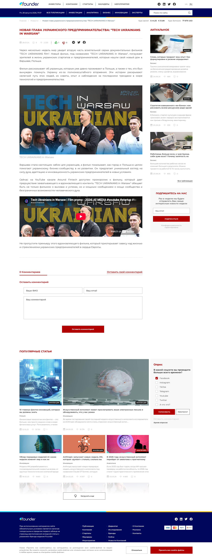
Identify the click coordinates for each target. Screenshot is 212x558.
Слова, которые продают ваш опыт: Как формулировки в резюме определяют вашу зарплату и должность (170, 59)
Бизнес (107, 13)
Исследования (115, 530)
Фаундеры (103, 4)
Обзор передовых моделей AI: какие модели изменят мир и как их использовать (37, 459)
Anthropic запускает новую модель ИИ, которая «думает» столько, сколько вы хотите (83, 459)
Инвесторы (55, 4)
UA (186, 4)
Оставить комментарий (83, 329)
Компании (71, 4)
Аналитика (93, 13)
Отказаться (137, 550)
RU (191, 4)
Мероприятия (122, 4)
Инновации (121, 13)
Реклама (137, 530)
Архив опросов (160, 423)
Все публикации (55, 13)
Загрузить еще (87, 496)
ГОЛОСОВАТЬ (164, 412)
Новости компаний (117, 540)
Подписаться (171, 219)
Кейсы (111, 537)
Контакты (137, 533)
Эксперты (137, 13)
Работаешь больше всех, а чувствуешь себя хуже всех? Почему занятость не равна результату (169, 156)
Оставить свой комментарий (124, 272)
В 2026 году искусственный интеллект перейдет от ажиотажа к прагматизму (126, 458)
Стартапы (88, 4)
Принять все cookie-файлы (171, 550)
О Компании (138, 526)
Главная (23, 21)
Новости (34, 21)
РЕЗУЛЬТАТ (183, 412)
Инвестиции (75, 13)
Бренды (112, 533)
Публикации (88, 526)
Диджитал (113, 526)
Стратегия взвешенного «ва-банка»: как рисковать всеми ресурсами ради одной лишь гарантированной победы (171, 107)
